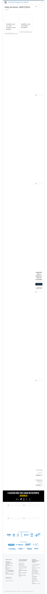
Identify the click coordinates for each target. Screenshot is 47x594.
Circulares (34, 577)
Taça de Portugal (35, 565)
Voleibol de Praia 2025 (36, 567)
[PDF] (23, 564)
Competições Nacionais (36, 564)
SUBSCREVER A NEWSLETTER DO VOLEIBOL (39, 276)
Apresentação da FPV (10, 580)
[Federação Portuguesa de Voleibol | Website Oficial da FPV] (6, 2)
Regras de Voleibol (35, 571)
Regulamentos (21, 565)
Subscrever (38, 583)
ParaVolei (33, 566)
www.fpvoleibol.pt (9, 578)
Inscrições (37, 581)
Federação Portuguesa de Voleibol (14, 591)
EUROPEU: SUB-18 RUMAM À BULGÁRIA (25, 25)
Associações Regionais (23, 566)
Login (33, 582)
